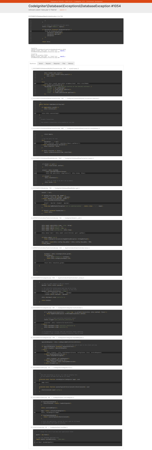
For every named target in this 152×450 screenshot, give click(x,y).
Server (41, 63)
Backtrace (33, 63)
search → (63, 10)
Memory (70, 63)
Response (56, 63)
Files (64, 63)
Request (48, 63)
